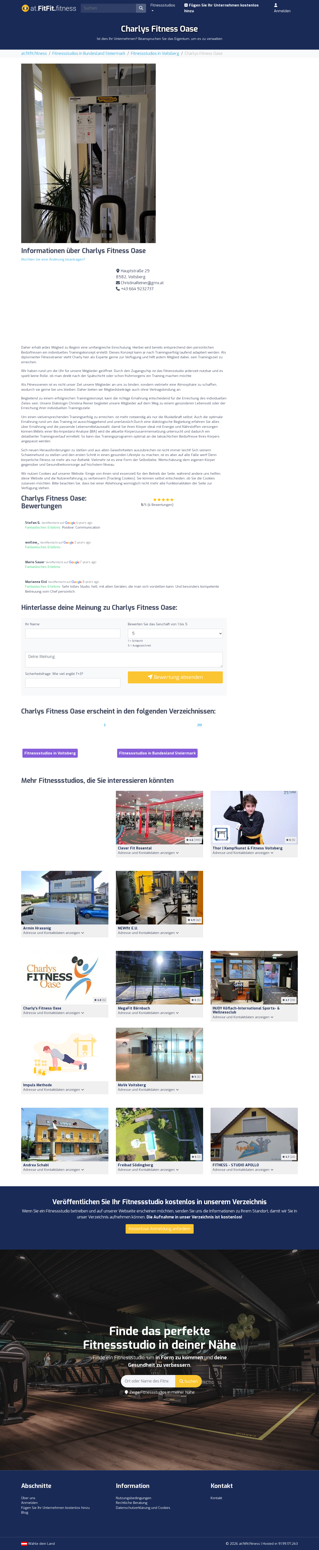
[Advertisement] (230, 98)
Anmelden (282, 10)
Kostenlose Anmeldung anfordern (159, 1228)
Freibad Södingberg (135, 1165)
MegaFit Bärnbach (134, 1008)
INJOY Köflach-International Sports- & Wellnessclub (246, 1010)
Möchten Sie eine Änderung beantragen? (53, 259)
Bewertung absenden (178, 677)
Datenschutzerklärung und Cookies (143, 1508)
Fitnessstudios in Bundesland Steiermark (88, 53)
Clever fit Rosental (135, 848)
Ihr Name (32, 624)
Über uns (28, 1498)
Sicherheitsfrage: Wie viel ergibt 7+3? (54, 674)
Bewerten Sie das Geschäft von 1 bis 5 (157, 624)
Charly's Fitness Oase (42, 1008)
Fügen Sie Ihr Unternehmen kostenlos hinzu (221, 8)
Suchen (190, 1381)
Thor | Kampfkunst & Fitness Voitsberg (248, 848)
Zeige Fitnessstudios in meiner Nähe (161, 1392)
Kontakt (216, 1498)
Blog (24, 1512)
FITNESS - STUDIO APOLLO (236, 1165)
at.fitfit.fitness (34, 53)
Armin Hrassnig (37, 928)
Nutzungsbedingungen (133, 1498)
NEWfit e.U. (128, 928)
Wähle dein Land (41, 1544)
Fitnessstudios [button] (163, 5)
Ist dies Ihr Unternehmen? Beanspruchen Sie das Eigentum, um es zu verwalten (159, 39)
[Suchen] (141, 8)
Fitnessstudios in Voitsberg (155, 53)
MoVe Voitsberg (132, 1085)
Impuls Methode (37, 1085)
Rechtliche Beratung (131, 1503)
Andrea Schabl (36, 1165)
